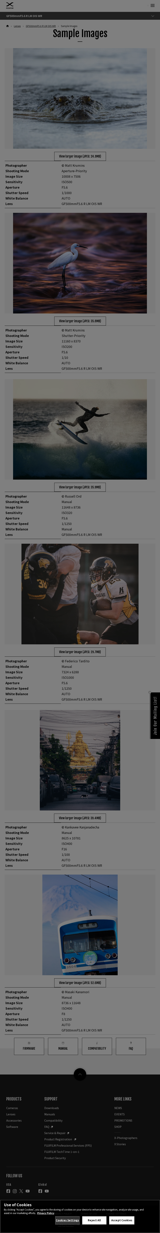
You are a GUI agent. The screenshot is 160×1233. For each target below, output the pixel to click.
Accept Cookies (121, 1220)
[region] (80, 1216)
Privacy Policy (45, 1213)
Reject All (94, 1220)
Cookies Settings (67, 1220)
